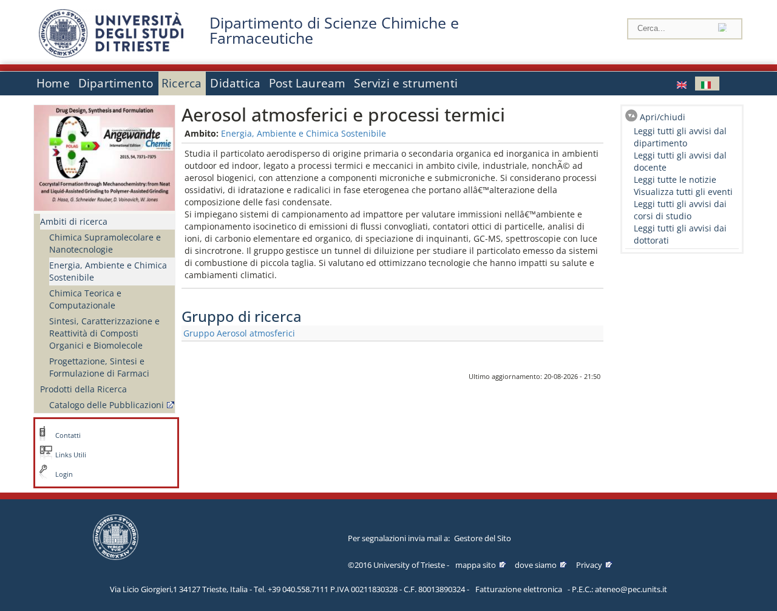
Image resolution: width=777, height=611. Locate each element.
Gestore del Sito (482, 538)
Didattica (235, 83)
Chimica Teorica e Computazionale (85, 299)
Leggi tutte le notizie (675, 179)
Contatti (68, 435)
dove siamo (536, 564)
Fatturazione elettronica (518, 589)
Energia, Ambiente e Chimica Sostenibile (108, 271)
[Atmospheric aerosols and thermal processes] (683, 83)
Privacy (589, 564)
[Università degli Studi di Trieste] (111, 54)
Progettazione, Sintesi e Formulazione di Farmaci (99, 367)
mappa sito (475, 564)
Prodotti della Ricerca (83, 389)
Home (53, 83)
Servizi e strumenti (406, 83)
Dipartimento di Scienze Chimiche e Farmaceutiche (334, 30)
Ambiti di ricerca (73, 221)
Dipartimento (115, 83)
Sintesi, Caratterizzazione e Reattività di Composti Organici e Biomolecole (104, 333)
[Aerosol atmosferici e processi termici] (707, 83)
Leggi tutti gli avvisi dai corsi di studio (680, 210)
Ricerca (181, 83)
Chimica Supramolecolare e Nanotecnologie (105, 243)
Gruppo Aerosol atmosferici (239, 333)
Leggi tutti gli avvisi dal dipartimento (680, 137)
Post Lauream (307, 83)
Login (64, 474)
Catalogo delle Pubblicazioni (106, 405)
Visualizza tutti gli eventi (683, 191)
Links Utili (70, 455)
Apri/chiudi (662, 117)
